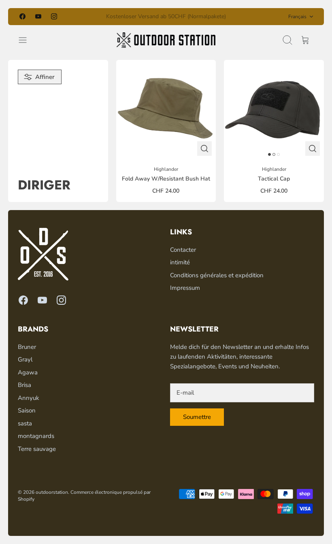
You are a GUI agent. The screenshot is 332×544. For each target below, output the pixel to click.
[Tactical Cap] (274, 110)
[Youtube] (38, 16)
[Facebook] (22, 16)
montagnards (36, 436)
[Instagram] (54, 16)
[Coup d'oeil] (204, 148)
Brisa (24, 385)
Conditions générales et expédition (217, 275)
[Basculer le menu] (27, 40)
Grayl (25, 359)
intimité (180, 262)
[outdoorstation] (166, 40)
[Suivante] (234, 17)
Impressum (185, 288)
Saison (27, 410)
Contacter (183, 250)
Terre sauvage (37, 449)
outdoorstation (52, 492)
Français (297, 16)
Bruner (27, 347)
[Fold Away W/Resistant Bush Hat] (166, 110)
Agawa (28, 372)
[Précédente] (98, 17)
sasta (25, 423)
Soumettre (197, 417)
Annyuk (28, 398)
